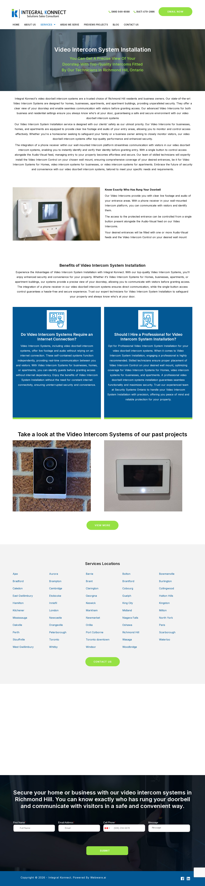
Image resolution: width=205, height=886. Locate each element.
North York (166, 617)
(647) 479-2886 (145, 11)
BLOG (116, 24)
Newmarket (93, 617)
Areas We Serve (69, 24)
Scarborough (167, 632)
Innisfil (53, 603)
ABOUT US (30, 24)
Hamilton (18, 603)
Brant (89, 581)
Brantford (128, 581)
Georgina (91, 595)
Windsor (91, 646)
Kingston (164, 603)
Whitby (53, 646)
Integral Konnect (59, 877)
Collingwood (166, 588)
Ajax (15, 573)
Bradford (18, 581)
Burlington (165, 581)
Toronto (54, 639)
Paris (162, 625)
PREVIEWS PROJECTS (96, 24)
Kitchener (18, 610)
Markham (92, 610)
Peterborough (57, 632)
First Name (19, 822)
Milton (163, 610)
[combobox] (107, 828)
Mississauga (20, 617)
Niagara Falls (130, 617)
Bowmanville (166, 573)
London (53, 610)
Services (46, 24)
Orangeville (56, 625)
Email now (175, 11)
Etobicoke (55, 595)
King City (127, 603)
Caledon (18, 588)
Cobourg (127, 588)
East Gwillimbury (23, 595)
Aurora (53, 573)
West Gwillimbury (23, 646)
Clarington (92, 588)
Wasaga (127, 639)
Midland (127, 610)
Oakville (17, 625)
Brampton (55, 581)
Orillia (89, 625)
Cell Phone (109, 822)
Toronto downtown (97, 639)
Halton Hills (166, 595)
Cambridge (55, 588)
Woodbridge (129, 646)
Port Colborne (94, 632)
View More (102, 525)
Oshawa (127, 625)
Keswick (91, 603)
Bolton (126, 573)
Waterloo (164, 639)
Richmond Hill (130, 632)
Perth (16, 632)
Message (153, 822)
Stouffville (19, 639)
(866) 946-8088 (120, 11)
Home (16, 24)
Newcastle (55, 617)
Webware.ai (98, 877)
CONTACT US (131, 24)
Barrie (89, 573)
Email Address (66, 822)
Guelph (126, 595)
